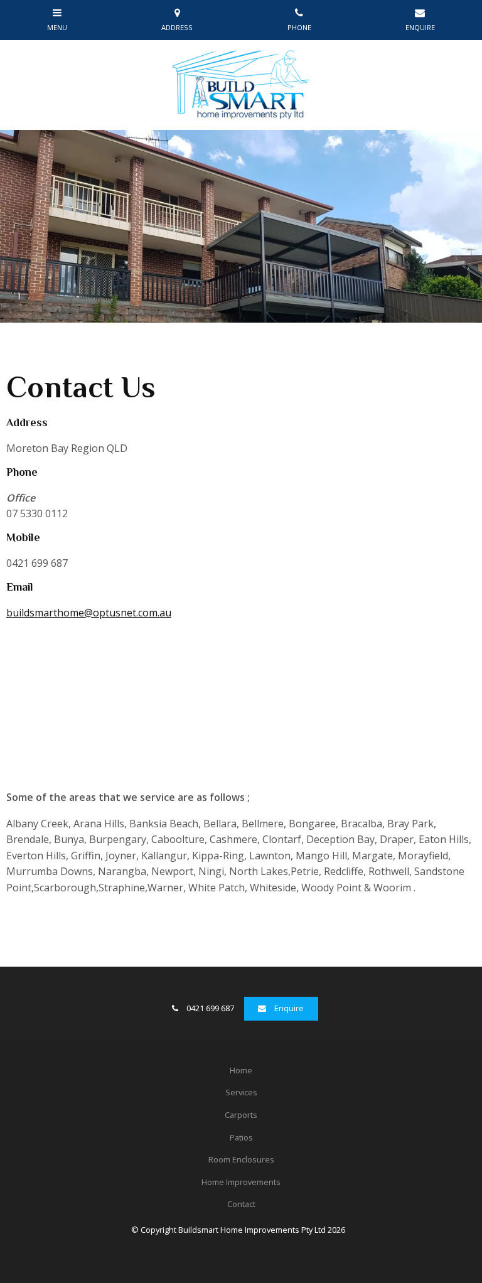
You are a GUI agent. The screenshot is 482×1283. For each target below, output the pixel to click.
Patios (241, 1137)
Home (241, 1070)
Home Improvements (241, 1182)
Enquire (289, 1008)
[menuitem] (241, 1071)
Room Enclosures (241, 1159)
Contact (241, 1204)
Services (241, 1092)
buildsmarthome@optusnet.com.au (88, 613)
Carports (241, 1114)
